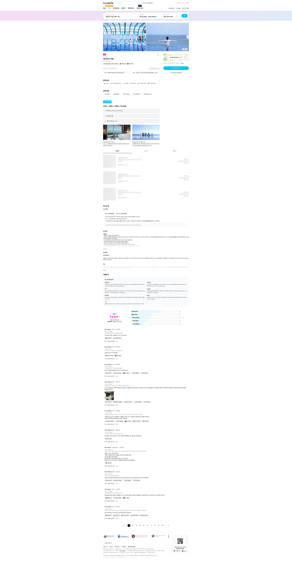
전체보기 (105, 249)
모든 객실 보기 (176, 68)
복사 (183, 63)
